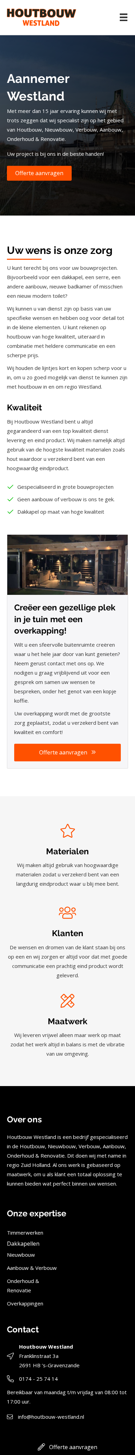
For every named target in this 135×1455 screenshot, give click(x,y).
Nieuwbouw (21, 1254)
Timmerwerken (25, 1232)
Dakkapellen (23, 1243)
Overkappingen (25, 1303)
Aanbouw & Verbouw (32, 1267)
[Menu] (123, 17)
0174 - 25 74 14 (38, 1378)
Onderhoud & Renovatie (23, 1285)
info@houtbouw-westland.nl (51, 1416)
